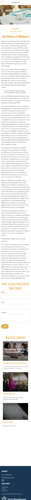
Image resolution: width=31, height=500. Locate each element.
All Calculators (5, 490)
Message (3, 312)
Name (3, 292)
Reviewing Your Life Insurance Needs (14, 363)
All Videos (4, 489)
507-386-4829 (8, 475)
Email (2, 302)
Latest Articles (5, 487)
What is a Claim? (8, 422)
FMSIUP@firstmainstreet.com (8, 477)
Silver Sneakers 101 (9, 393)
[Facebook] (3, 480)
